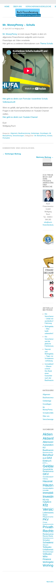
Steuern (45, 545)
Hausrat (47, 481)
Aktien (48, 434)
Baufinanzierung (24, 133)
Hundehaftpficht (48, 488)
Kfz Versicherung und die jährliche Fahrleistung (49, 341)
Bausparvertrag (48, 452)
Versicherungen (18, 136)
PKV (46, 519)
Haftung (45, 479)
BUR (44, 458)
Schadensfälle (48, 413)
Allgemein (14, 133)
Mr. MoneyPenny (10, 34)
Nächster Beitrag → (44, 157)
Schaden (46, 540)
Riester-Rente (48, 536)
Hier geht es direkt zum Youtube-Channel (20, 117)
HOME (7, 7)
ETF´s (45, 463)
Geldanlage (35, 133)
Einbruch (47, 460)
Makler (45, 515)
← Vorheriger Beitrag (12, 154)
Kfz (44, 500)
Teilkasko (47, 547)
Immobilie (46, 490)
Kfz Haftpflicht (47, 501)
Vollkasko (47, 554)
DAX (49, 457)
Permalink (6, 138)
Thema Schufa (46, 43)
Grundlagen (44, 133)
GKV (46, 474)
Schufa (49, 136)
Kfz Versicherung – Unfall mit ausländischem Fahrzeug (50, 318)
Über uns (17, 7)
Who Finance (47, 558)
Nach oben (50, 581)
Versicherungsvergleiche (38, 7)
